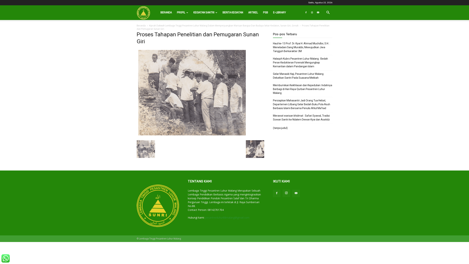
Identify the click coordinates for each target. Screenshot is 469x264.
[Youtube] (318, 12)
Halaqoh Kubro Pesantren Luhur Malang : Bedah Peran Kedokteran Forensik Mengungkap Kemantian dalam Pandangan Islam (300, 62)
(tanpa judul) (280, 127)
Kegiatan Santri (203, 12)
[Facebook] (306, 12)
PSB (265, 12)
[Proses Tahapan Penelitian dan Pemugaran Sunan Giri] (192, 136)
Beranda (166, 12)
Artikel (253, 12)
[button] (328, 13)
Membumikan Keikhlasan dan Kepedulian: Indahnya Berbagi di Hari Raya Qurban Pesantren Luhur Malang (302, 89)
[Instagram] (312, 12)
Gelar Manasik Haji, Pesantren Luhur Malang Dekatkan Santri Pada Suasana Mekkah (298, 75)
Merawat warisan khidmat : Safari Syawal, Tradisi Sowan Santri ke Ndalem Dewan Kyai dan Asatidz (301, 117)
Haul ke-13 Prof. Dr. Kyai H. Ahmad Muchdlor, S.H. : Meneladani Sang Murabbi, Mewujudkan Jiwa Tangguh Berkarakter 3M (301, 47)
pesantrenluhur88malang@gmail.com (227, 217)
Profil (181, 12)
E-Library (279, 12)
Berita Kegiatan (233, 12)
